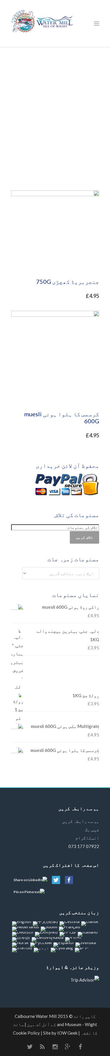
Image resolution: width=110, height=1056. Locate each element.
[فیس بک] (80, 1046)
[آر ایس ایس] (42, 1046)
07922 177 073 (83, 846)
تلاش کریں (84, 537)
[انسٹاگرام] (55, 1046)
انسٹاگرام (87, 837)
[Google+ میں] (68, 1046)
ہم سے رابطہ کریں (80, 821)
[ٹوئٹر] (30, 1046)
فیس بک (92, 829)
